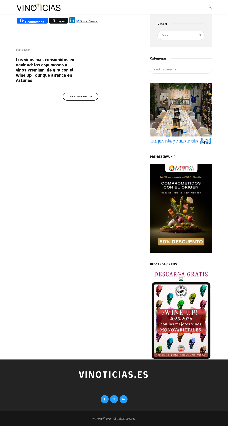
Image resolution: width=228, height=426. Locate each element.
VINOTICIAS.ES (114, 374)
